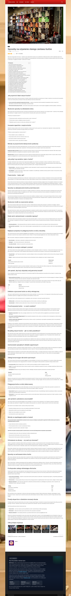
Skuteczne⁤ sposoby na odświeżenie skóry (16, 65)
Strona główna (10, 5)
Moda (14, 5)
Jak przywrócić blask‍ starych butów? (15, 64)
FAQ (17, 2)
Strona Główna (11, 2)
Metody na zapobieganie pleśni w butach (16, 87)
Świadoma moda (27, 577)
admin (10, 51)
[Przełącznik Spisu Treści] (28, 63)
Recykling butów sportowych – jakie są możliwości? (17, 536)
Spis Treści (27, 2)
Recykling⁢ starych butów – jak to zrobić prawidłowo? (18, 81)
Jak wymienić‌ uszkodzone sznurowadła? (16, 85)
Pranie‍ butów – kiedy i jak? (13, 70)
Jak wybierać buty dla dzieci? (58, 536)
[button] (62, 2)
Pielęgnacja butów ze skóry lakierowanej (16, 84)
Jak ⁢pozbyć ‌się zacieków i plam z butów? (16, 69)
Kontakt (32, 2)
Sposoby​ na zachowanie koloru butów (16, 89)
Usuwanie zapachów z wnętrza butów (15, 66)
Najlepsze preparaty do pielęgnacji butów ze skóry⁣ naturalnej (19, 75)
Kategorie (21, 2)
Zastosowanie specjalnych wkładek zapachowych (17, 82)
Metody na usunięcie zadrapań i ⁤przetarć (16, 76)
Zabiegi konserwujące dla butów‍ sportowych (16, 83)
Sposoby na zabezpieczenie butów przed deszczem (17, 71)
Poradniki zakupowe (23, 571)
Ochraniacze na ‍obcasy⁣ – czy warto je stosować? (17, 88)
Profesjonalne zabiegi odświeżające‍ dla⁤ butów (17, 90)
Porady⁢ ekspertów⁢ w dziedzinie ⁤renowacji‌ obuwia (18, 91)
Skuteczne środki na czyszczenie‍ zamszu (16, 72)
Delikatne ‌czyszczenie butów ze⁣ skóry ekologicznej (18, 78)
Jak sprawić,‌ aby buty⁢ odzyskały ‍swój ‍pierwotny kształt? (18, 77)
